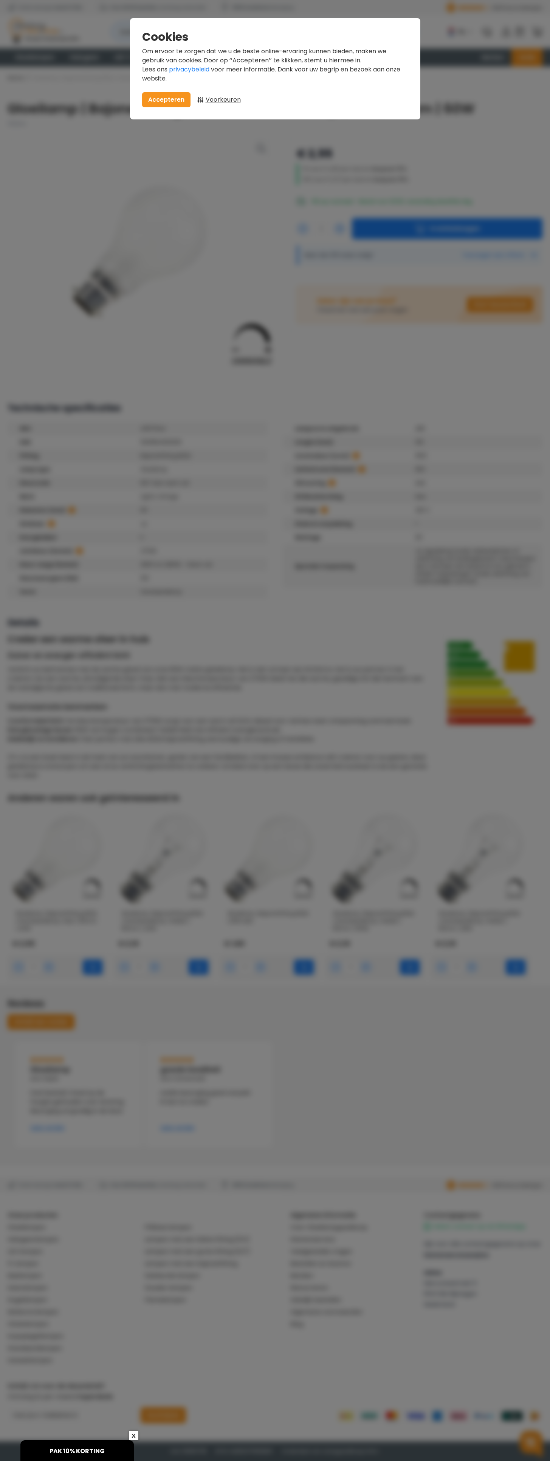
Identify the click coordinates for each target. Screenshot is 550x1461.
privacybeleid (189, 69)
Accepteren (166, 99)
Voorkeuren (223, 99)
